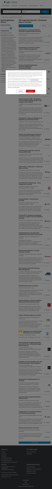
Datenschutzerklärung (35, 79)
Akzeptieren (30, 91)
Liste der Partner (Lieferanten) (14, 87)
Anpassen (21, 91)
